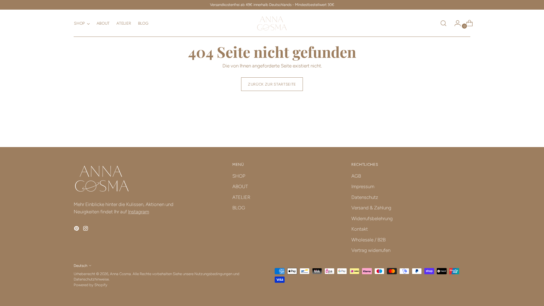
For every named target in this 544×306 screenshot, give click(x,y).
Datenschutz (364, 197)
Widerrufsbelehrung (372, 218)
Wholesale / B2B (368, 240)
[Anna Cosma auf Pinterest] (77, 229)
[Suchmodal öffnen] (443, 23)
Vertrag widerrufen (370, 250)
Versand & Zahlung (371, 208)
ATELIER (241, 197)
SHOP (238, 176)
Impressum (362, 186)
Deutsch (80, 265)
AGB (356, 176)
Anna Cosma (120, 273)
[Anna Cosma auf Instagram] (86, 229)
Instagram (138, 211)
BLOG (238, 208)
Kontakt (359, 229)
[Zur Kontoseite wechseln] (455, 23)
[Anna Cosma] (272, 23)
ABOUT (240, 186)
